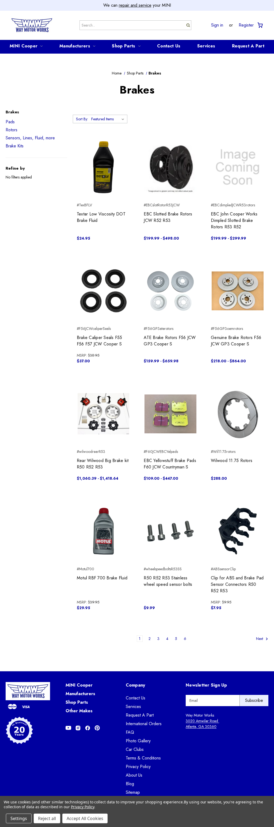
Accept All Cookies (85, 818)
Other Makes (79, 711)
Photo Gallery (138, 741)
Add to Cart (103, 176)
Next (260, 638)
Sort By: (82, 119)
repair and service (135, 5)
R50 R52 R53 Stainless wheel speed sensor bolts (168, 581)
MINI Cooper (23, 46)
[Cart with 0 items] (260, 25)
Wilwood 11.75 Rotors (231, 460)
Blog (130, 784)
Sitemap (133, 792)
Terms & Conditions (143, 758)
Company (135, 685)
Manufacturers (74, 46)
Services (206, 46)
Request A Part (248, 46)
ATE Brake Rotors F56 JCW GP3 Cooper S (170, 340)
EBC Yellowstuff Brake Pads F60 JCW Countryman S (170, 463)
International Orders (144, 724)
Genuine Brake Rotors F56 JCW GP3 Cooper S (236, 340)
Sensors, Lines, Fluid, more (30, 138)
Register (246, 25)
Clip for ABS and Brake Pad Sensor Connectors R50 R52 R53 (237, 584)
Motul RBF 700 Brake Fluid (102, 578)
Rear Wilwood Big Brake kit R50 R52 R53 (103, 463)
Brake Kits (15, 146)
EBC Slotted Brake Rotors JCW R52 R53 (168, 217)
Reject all (47, 818)
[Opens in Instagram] (78, 728)
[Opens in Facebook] (87, 728)
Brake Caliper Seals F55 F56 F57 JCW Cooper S (99, 340)
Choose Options (170, 176)
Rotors (11, 130)
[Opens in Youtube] (68, 728)
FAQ (130, 732)
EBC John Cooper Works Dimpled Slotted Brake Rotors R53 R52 (234, 220)
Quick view (103, 157)
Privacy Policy (138, 766)
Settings (18, 818)
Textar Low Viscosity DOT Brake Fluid (101, 217)
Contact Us (168, 46)
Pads (10, 122)
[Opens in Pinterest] (97, 728)
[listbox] (108, 119)
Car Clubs (135, 749)
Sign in (217, 25)
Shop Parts (123, 46)
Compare (102, 167)
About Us (134, 775)
